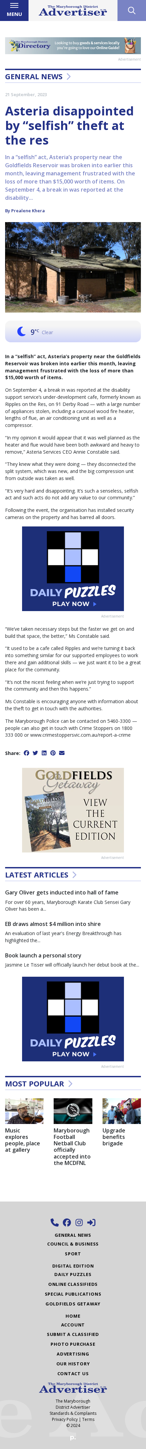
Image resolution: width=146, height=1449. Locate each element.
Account (73, 1325)
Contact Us (73, 1373)
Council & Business (73, 1244)
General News (33, 76)
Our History (73, 1364)
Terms (88, 1419)
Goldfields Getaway (73, 1304)
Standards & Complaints (73, 1413)
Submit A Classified (73, 1334)
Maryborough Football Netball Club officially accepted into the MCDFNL (72, 1147)
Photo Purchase (73, 1344)
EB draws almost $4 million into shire (53, 924)
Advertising (73, 1354)
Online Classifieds (73, 1284)
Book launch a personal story (43, 955)
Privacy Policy (65, 1419)
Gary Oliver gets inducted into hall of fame (61, 892)
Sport (73, 1254)
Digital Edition (73, 1266)
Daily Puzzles (72, 1274)
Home (73, 1316)
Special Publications (73, 1294)
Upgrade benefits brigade (114, 1137)
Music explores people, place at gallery (22, 1140)
